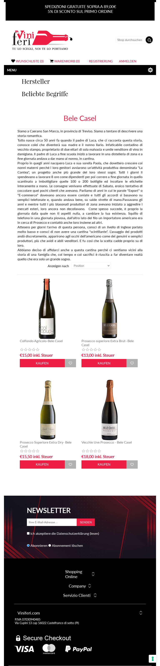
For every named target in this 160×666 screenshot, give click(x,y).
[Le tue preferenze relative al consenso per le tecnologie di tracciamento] (153, 659)
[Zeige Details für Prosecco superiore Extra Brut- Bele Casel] (109, 309)
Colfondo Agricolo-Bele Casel (41, 341)
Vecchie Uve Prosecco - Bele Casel (106, 442)
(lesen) (94, 533)
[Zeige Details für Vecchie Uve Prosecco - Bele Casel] (109, 410)
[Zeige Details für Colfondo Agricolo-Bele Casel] (48, 309)
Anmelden (127, 61)
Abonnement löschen (67, 545)
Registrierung (101, 61)
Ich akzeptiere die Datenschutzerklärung (59, 533)
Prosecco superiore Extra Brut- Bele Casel (107, 343)
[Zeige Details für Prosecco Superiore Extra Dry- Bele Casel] (48, 410)
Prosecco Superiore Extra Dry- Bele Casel (45, 444)
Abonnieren (39, 545)
